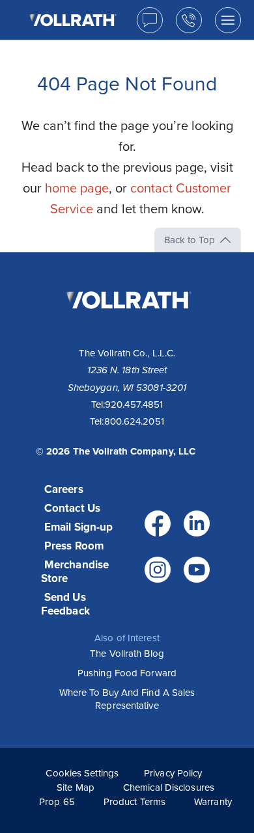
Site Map (75, 787)
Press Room (74, 546)
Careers (63, 489)
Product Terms (134, 802)
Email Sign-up (78, 527)
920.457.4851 (134, 404)
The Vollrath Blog (127, 653)
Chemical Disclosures (168, 787)
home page (77, 188)
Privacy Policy (173, 773)
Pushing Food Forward (127, 673)
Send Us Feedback (65, 604)
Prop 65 (57, 802)
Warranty (213, 802)
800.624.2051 (134, 421)
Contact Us (72, 508)
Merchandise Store (75, 571)
